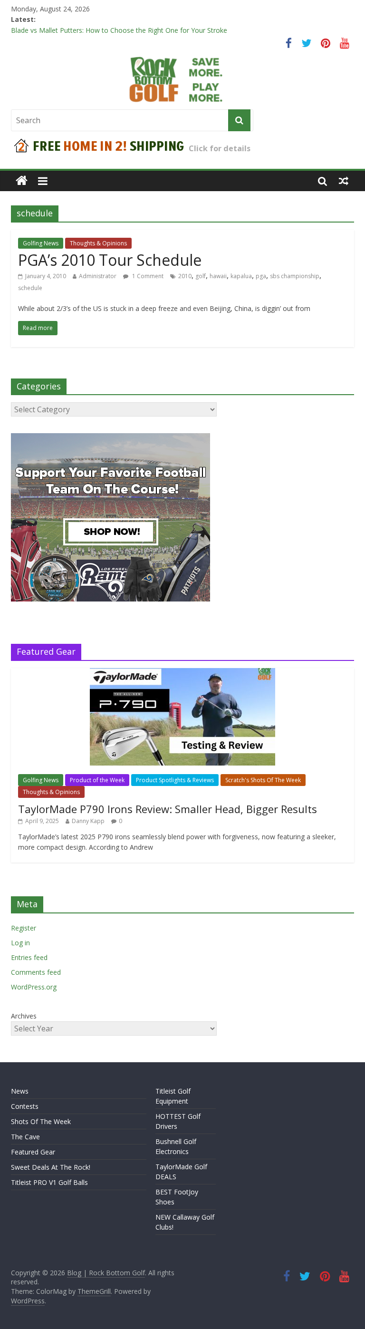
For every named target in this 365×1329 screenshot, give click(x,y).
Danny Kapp (88, 821)
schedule (30, 288)
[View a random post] (343, 181)
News (20, 1091)
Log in (20, 942)
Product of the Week (97, 780)
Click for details (219, 148)
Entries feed (29, 957)
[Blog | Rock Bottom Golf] (21, 181)
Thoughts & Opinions (98, 243)
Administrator (97, 276)
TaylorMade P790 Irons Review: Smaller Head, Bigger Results (167, 809)
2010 (185, 276)
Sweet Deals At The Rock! (50, 1167)
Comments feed (36, 972)
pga (261, 276)
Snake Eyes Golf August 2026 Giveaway (71, 26)
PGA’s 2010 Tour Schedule (110, 260)
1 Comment (147, 276)
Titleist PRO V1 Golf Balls (49, 1182)
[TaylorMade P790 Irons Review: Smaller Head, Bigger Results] (182, 673)
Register (23, 927)
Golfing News (40, 243)
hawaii (218, 276)
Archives (24, 1015)
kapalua (241, 276)
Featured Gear (33, 1151)
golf (200, 276)
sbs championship (294, 276)
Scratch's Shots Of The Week (263, 780)
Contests (24, 1106)
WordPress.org (34, 986)
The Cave (25, 1136)
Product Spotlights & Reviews (175, 780)
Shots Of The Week (41, 1121)
